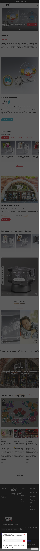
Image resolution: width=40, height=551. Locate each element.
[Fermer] (24, 534)
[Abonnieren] (24, 541)
